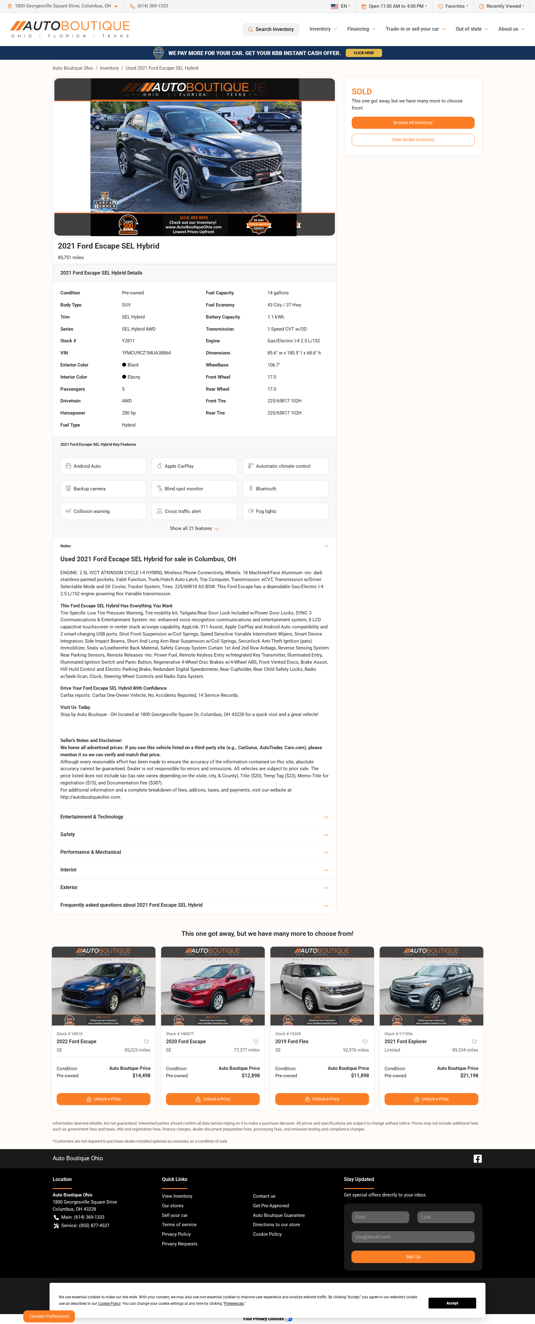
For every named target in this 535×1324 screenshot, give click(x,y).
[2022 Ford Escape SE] (103, 986)
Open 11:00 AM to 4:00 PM (396, 6)
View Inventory (177, 1196)
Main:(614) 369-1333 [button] (82, 1217)
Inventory (109, 68)
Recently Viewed (504, 6)
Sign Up (413, 1256)
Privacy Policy (176, 1234)
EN (344, 6)
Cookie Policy (267, 1234)
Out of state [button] (469, 29)
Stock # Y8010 (69, 1033)
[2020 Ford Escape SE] (213, 986)
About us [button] (508, 29)
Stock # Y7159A (399, 1033)
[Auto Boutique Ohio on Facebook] (475, 1158)
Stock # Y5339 (288, 1033)
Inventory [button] (320, 29)
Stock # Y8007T (180, 1033)
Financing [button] (358, 29)
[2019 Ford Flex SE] (322, 986)
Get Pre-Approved (271, 1206)
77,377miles (247, 1050)
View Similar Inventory (413, 139)
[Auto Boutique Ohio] (70, 29)
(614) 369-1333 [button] (152, 6)
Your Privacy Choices (264, 1319)
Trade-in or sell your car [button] (412, 29)
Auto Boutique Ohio (73, 68)
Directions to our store (276, 1224)
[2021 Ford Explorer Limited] (431, 986)
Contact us (264, 1196)
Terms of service (179, 1224)
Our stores (173, 1206)
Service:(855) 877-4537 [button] (85, 1225)
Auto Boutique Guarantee (279, 1215)
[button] (65, 6)
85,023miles (137, 1050)
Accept (452, 1303)
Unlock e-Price (107, 1098)
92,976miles (356, 1050)
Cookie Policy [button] (109, 1303)
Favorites (455, 6)
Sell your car (175, 1215)
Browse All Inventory (413, 122)
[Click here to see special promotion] (267, 52)
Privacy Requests (180, 1244)
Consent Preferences (49, 1316)
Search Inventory (275, 29)
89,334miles (465, 1050)
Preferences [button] (234, 1303)
